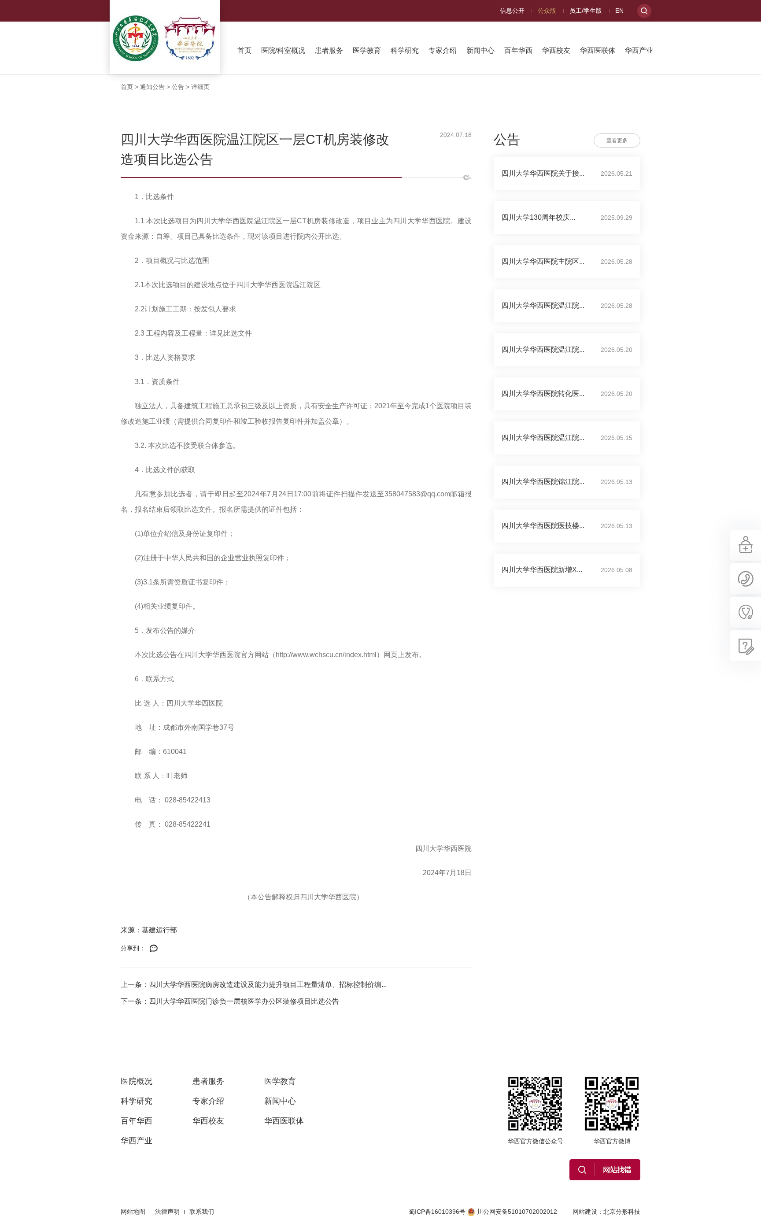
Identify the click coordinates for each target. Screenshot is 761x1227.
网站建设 (585, 1211)
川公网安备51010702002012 (517, 1211)
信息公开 (512, 10)
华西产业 (639, 50)
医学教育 (367, 50)
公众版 (547, 10)
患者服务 (329, 50)
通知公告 (152, 86)
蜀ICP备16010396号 (437, 1211)
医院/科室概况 (283, 50)
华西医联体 (597, 50)
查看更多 (617, 140)
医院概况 (136, 1081)
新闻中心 (480, 50)
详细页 (200, 86)
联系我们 (201, 1211)
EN (619, 10)
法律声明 (167, 1211)
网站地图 (133, 1211)
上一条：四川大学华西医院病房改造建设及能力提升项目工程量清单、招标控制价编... (254, 984)
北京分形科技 (621, 1211)
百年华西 (518, 50)
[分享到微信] (153, 948)
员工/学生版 (585, 10)
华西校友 (556, 50)
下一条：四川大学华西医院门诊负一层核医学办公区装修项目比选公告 (230, 1001)
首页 (244, 50)
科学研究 (405, 50)
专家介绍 (443, 50)
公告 (178, 86)
